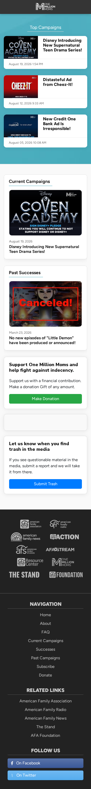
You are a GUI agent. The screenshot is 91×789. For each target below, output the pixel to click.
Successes (45, 649)
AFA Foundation (45, 735)
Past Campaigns (45, 657)
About (45, 623)
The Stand (45, 726)
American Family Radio (45, 709)
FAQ (45, 632)
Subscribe (46, 666)
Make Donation (45, 398)
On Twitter (26, 775)
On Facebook (28, 763)
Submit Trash (45, 483)
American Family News (45, 718)
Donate (45, 675)
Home (45, 614)
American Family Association (45, 701)
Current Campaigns (45, 640)
